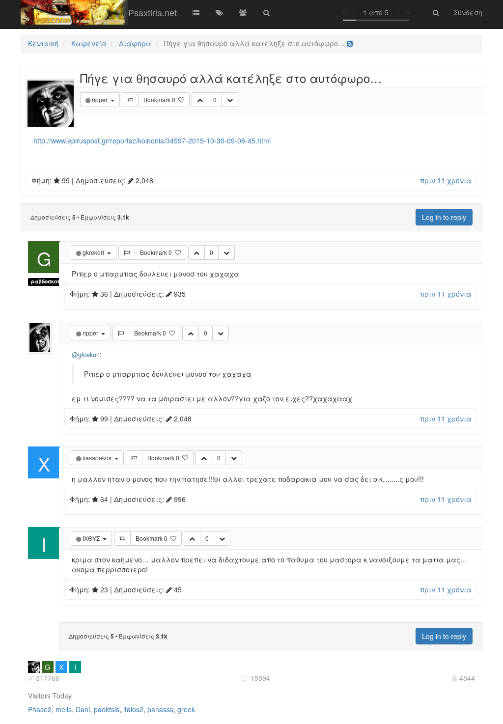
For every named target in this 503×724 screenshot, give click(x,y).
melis (64, 709)
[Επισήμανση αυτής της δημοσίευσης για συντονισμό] (130, 99)
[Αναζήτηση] (267, 12)
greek (186, 709)
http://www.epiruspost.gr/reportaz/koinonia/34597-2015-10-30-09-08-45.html (152, 140)
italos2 (133, 709)
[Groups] (243, 12)
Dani (83, 709)
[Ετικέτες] (219, 12)
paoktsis (106, 709)
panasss (160, 709)
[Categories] (196, 12)
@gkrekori (86, 354)
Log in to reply (444, 217)
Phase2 (40, 709)
